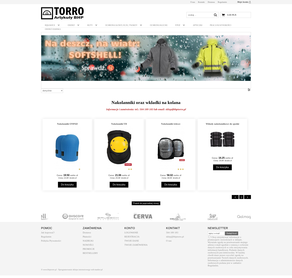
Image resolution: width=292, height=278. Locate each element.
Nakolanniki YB (119, 124)
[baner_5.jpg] (146, 58)
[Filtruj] (249, 90)
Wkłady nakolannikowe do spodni (222, 124)
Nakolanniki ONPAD (67, 124)
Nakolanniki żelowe (170, 124)
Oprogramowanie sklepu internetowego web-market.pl (80, 269)
